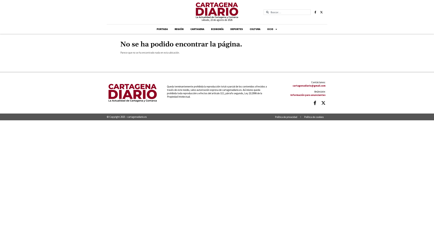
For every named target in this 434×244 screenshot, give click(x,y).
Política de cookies (314, 117)
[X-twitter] (321, 12)
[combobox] (287, 12)
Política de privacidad (286, 117)
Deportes (236, 29)
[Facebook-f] (315, 12)
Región (179, 29)
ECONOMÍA (217, 29)
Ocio (270, 29)
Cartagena (197, 29)
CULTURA (255, 29)
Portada (162, 29)
